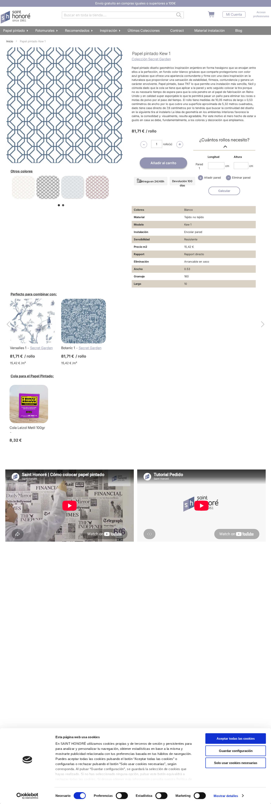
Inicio (9, 41)
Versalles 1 (18, 348)
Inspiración (108, 30)
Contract (177, 30)
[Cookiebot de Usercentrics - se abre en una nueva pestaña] (27, 796)
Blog (238, 30)
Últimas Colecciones (144, 30)
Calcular (224, 191)
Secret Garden (41, 348)
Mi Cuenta (234, 14)
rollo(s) (167, 144)
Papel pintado (14, 30)
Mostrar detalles (226, 795)
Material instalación (209, 30)
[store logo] (16, 17)
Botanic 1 (68, 348)
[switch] (122, 796)
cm (227, 166)
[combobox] (123, 15)
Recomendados (77, 30)
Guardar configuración (236, 750)
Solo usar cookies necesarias (235, 763)
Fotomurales (44, 30)
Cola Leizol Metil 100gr (27, 427)
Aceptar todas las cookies (236, 738)
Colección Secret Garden (151, 59)
